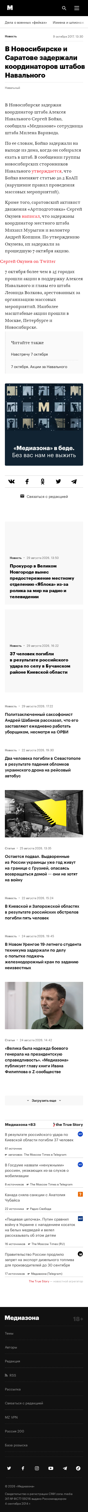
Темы (9, 1333)
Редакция (12, 1360)
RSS (12, 1375)
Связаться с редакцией (47, 496)
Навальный (12, 87)
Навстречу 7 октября (29, 354)
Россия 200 (14, 1430)
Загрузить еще (44, 1100)
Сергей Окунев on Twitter (28, 262)
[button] (77, 8)
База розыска (16, 1444)
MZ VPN (11, 1416)
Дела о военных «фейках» (26, 22)
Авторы (11, 1346)
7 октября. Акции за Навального (39, 366)
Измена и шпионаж (68, 22)
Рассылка (13, 1388)
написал (31, 217)
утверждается (47, 171)
